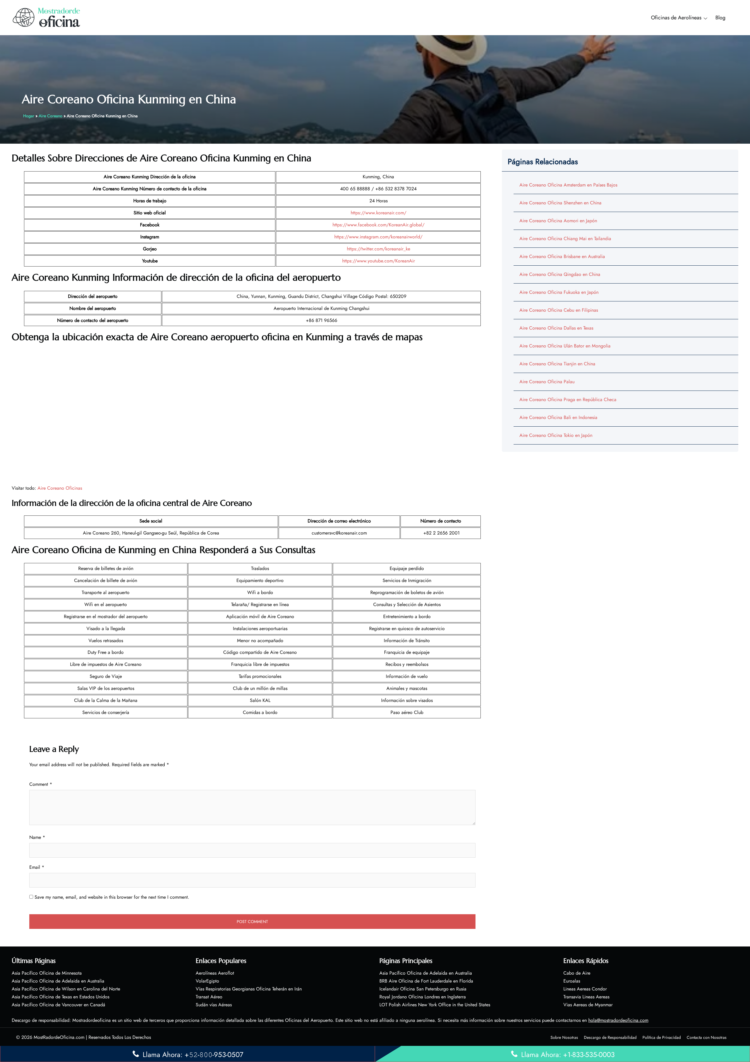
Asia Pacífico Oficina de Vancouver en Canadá (58, 1004)
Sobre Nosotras (564, 1037)
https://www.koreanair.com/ (378, 212)
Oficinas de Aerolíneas (676, 17)
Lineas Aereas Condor (585, 988)
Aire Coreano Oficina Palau (547, 381)
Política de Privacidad (661, 1037)
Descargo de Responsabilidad (610, 1037)
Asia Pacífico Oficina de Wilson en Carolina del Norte (66, 988)
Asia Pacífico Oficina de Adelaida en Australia (58, 981)
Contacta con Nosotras (707, 1037)
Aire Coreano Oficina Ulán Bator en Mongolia (565, 345)
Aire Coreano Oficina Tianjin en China (557, 363)
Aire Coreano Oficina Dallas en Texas (556, 328)
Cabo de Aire (576, 973)
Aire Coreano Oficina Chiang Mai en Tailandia (565, 238)
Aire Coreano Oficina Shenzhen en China (560, 202)
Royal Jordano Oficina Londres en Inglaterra (422, 996)
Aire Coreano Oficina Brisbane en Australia (562, 256)
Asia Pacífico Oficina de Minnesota (47, 973)
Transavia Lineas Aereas (586, 996)
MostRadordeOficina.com (59, 1037)
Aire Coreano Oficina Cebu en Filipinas (558, 310)
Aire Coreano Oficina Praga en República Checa (567, 399)
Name (37, 837)
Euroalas (571, 981)
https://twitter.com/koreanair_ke (378, 248)
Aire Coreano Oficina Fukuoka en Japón (559, 292)
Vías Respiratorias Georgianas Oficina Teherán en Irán (249, 988)
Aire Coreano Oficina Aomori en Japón (558, 220)
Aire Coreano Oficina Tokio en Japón (555, 435)
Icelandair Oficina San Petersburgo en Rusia (422, 988)
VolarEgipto (207, 981)
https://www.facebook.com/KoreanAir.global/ (379, 224)
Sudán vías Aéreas (214, 1004)
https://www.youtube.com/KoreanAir (378, 260)
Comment (40, 784)
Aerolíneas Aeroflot (215, 973)
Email (36, 867)
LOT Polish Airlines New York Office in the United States (434, 1004)
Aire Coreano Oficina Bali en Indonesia (558, 417)
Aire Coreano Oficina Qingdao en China (559, 274)
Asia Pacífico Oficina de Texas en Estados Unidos (60, 996)
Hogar (28, 116)
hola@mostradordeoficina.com (618, 1020)
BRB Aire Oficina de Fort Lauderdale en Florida (426, 981)
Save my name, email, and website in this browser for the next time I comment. (112, 897)
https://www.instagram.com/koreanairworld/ (378, 236)
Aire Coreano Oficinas (60, 488)
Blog (720, 17)
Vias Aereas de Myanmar (588, 1004)
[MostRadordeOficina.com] (47, 17)
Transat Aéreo (209, 996)
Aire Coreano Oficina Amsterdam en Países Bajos (568, 184)
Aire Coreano (50, 116)
